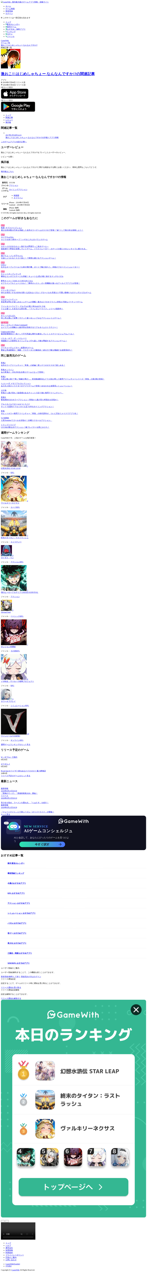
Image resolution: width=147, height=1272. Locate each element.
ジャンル (10, 36)
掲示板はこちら (7, 171)
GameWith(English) (13, 1264)
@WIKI (8, 1266)
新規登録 (9, 11)
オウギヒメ (5, 764)
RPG (12, 473)
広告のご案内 (11, 1257)
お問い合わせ (11, 1260)
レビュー (9, 120)
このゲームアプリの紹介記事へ (14, 142)
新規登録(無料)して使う (10, 977)
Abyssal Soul (6, 612)
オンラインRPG (17, 740)
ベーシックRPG (17, 616)
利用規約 (9, 1253)
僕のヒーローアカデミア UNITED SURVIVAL (19, 592)
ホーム (8, 6)
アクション (13, 185)
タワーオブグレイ (8, 701)
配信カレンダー (13, 24)
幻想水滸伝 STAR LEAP (10, 468)
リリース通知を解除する (11, 998)
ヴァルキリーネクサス (10, 503)
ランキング (11, 32)
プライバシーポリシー (15, 1255)
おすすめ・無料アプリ (16, 29)
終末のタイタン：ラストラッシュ (14, 538)
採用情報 (9, 1250)
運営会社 (9, 1248)
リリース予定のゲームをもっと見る (15, 776)
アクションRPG (17, 562)
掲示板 (8, 122)
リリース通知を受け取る (11, 987)
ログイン (9, 13)
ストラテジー (16, 542)
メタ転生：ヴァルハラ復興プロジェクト (17, 681)
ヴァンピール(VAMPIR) (10, 736)
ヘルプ (8, 1245)
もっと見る (5, 814)
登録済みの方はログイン (31, 977)
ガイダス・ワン (7, 558)
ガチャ (10, 34)
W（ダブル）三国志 (9, 757)
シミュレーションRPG (20, 706)
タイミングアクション (18, 190)
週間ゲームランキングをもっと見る (15, 744)
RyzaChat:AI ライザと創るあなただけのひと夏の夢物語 (23, 771)
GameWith (15, 1270)
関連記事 (9, 118)
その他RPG (15, 651)
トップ (8, 22)
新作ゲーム (11, 27)
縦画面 (16, 195)
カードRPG (15, 507)
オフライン (18, 198)
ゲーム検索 (10, 9)
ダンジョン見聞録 (8, 647)
